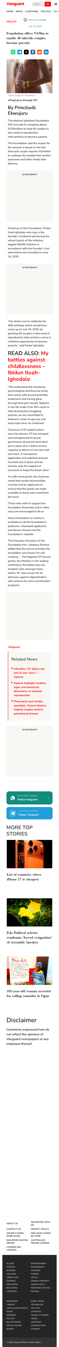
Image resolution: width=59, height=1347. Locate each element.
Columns (11, 1274)
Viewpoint (36, 1322)
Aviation (10, 1267)
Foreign (35, 1274)
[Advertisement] (29, 196)
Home (9, 11)
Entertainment (38, 1263)
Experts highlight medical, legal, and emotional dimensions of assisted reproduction (30, 689)
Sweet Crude (37, 1301)
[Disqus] (29, 1094)
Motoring (11, 1315)
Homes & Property (40, 1281)
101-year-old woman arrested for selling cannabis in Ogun (29, 993)
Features (35, 1270)
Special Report (14, 1325)
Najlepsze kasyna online (17, 1241)
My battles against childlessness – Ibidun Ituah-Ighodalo (28, 366)
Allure (10, 1263)
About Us (12, 1223)
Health (11, 21)
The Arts (35, 1308)
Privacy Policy (40, 1229)
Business (10, 1270)
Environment (37, 1267)
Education (11, 1288)
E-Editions (31, 11)
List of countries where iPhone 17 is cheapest (24, 876)
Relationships (13, 1322)
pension (35, 1291)
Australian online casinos (40, 1241)
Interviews (12, 1301)
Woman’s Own (38, 1325)
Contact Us (13, 1229)
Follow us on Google (37, 20)
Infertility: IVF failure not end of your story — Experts (29, 673)
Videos (34, 1318)
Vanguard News (15, 4)
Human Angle (38, 1284)
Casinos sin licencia (13, 1248)
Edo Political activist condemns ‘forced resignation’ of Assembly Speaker (29, 937)
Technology (37, 1304)
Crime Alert (12, 1277)
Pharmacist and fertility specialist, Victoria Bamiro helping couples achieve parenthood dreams (30, 707)
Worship (35, 1329)
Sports (10, 1329)
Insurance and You (41, 1288)
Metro (9, 1311)
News (19, 11)
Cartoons (36, 1311)
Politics (46, 11)
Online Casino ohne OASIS (15, 1235)
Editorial (11, 1281)
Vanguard (14, 647)
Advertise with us (40, 1223)
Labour (10, 1304)
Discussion (12, 1284)
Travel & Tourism (39, 1315)
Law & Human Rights (17, 1308)
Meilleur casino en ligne (41, 1235)
